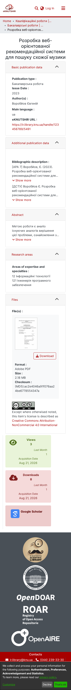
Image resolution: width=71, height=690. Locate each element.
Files (15, 299)
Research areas (22, 254)
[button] (9, 8)
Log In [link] (50, 8)
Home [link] (7, 21)
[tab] (35, 67)
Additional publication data (30, 143)
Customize (9, 684)
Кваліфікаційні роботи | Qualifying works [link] (34, 21)
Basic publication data (27, 67)
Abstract (17, 215)
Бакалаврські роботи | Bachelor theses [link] (25, 25)
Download (46, 356)
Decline (47, 684)
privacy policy (48, 677)
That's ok (60, 684)
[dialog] (35, 676)
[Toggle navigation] (63, 8)
